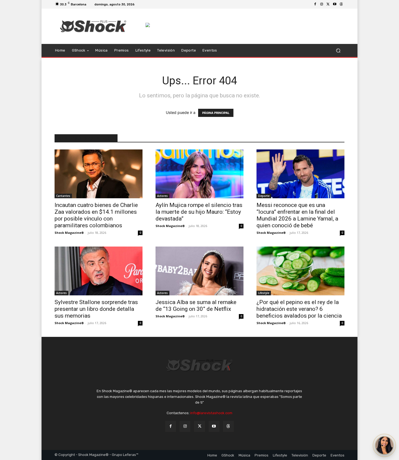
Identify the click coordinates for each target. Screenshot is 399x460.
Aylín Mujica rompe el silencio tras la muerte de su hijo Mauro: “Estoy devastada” (199, 212)
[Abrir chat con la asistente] (384, 445)
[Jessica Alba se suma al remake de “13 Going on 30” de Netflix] (199, 271)
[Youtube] (334, 4)
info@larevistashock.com (211, 413)
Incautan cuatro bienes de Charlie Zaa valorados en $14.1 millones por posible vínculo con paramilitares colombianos (96, 215)
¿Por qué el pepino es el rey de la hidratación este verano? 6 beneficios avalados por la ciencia (299, 309)
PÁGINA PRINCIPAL (215, 113)
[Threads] (341, 4)
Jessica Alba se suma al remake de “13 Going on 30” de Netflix (196, 305)
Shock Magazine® (69, 233)
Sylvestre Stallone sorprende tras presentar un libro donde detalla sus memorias (96, 309)
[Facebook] (315, 4)
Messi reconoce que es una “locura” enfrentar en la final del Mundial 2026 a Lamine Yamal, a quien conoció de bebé (297, 215)
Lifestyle (263, 293)
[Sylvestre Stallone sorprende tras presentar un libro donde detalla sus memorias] (98, 271)
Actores (162, 196)
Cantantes (63, 196)
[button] (338, 50)
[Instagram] (321, 4)
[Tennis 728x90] (244, 25)
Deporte (264, 196)
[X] (328, 4)
